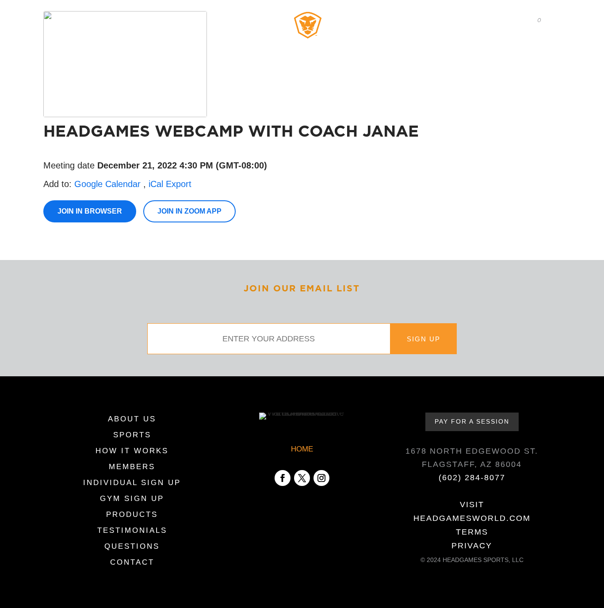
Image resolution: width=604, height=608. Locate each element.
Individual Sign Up (132, 483)
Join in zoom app (189, 211)
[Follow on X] (302, 478)
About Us (72, 48)
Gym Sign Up (132, 499)
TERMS (472, 532)
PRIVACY (471, 545)
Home (70, 20)
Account (443, 20)
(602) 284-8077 (472, 477)
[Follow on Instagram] (321, 478)
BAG (531, 20)
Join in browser (89, 211)
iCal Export (170, 184)
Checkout (489, 20)
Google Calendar (107, 184)
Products (432, 48)
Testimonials (484, 48)
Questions (132, 547)
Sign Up (379, 48)
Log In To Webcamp (126, 20)
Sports (123, 48)
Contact (533, 48)
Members (234, 48)
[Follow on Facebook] (283, 478)
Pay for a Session (472, 421)
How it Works (173, 48)
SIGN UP (423, 339)
